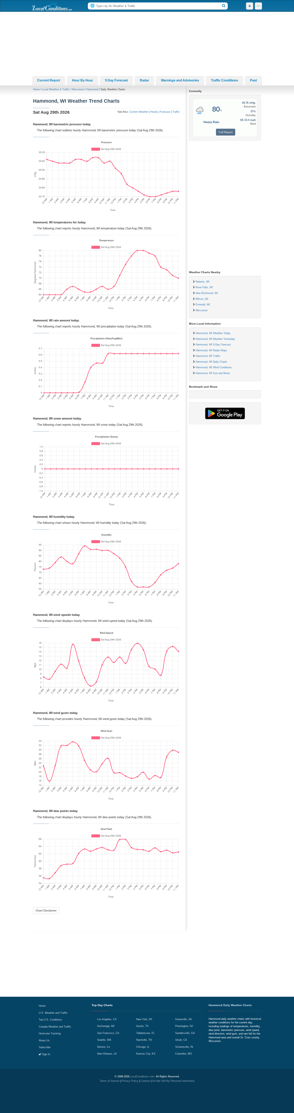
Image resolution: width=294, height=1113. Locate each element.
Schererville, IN (184, 1046)
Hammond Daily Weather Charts (230, 1005)
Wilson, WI (202, 298)
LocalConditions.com (142, 1076)
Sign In (45, 1054)
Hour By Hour (82, 80)
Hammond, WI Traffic (208, 355)
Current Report (48, 80)
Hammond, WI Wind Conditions (214, 367)
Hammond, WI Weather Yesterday (215, 338)
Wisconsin (78, 89)
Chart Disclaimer (46, 910)
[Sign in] (249, 6)
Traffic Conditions (224, 80)
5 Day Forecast (116, 80)
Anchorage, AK (106, 1026)
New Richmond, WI (207, 293)
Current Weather (138, 111)
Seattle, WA (104, 1039)
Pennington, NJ (184, 1026)
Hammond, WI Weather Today (213, 333)
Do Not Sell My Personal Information (173, 1080)
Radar (144, 80)
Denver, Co (103, 1046)
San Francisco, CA (108, 1033)
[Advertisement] (147, 44)
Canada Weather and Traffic (55, 1026)
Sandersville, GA (185, 1033)
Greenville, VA (183, 1019)
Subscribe (44, 1047)
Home (36, 89)
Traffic (176, 111)
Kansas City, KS (145, 1053)
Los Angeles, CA (107, 1019)
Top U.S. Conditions (50, 1019)
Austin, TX (142, 1026)
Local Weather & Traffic (56, 89)
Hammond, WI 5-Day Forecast (213, 344)
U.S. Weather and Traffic (53, 1012)
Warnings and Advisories (180, 80)
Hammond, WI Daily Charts (211, 361)
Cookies (145, 1080)
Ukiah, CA (181, 1039)
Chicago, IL (142, 1046)
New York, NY (144, 1019)
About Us (44, 1040)
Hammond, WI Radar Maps (211, 350)
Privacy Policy (130, 1080)
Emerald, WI (203, 304)
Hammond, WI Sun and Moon (213, 373)
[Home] (52, 6)
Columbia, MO (183, 1053)
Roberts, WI (202, 281)
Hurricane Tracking (50, 1033)
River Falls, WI (204, 287)
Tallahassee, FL (145, 1033)
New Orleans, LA (107, 1053)
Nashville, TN (144, 1039)
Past (253, 80)
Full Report (226, 132)
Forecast (165, 111)
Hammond (92, 89)
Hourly (154, 111)
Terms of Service (109, 1080)
